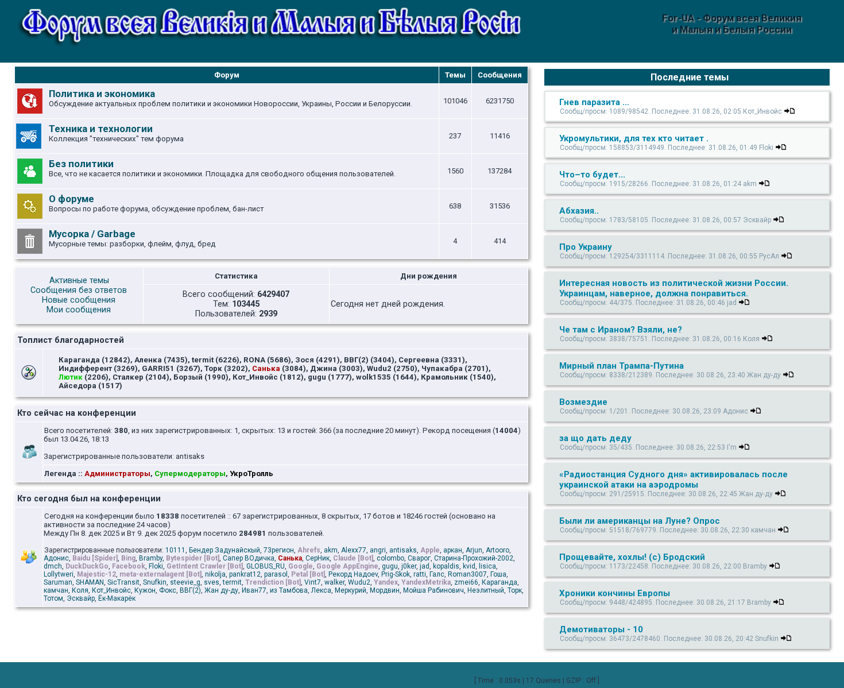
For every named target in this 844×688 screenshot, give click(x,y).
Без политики (81, 163)
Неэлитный (485, 590)
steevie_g (185, 582)
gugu (390, 566)
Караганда (499, 582)
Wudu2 (359, 582)
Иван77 (254, 590)
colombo (390, 558)
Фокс (167, 590)
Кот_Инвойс (111, 590)
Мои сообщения (79, 310)
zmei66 (466, 582)
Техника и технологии (101, 128)
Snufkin (155, 582)
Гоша (498, 574)
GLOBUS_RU (265, 566)
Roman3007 (467, 574)
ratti (419, 574)
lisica (487, 566)
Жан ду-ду (221, 590)
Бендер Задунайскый (224, 550)
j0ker (408, 566)
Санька (290, 558)
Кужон (145, 590)
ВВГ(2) (190, 590)
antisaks (403, 550)
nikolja (215, 574)
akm (331, 550)
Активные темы (79, 280)
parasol (276, 574)
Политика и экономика (102, 93)
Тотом (53, 598)
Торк (515, 590)
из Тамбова (289, 590)
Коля (80, 590)
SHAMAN (90, 582)
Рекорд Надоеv (353, 574)
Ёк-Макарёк (116, 598)
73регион (279, 550)
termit (232, 582)
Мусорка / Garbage (92, 233)
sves (211, 582)
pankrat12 (245, 574)
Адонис (56, 558)
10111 (175, 550)
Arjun (474, 550)
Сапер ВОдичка (248, 558)
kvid (469, 566)
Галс (436, 574)
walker (334, 582)
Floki (156, 566)
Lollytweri (58, 574)
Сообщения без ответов (78, 290)
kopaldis (446, 566)
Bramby (150, 558)
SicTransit (123, 582)
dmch (53, 566)
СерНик (317, 558)
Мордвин (385, 590)
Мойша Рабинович (433, 590)
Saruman (58, 582)
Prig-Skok (395, 574)
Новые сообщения (78, 300)
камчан (56, 590)
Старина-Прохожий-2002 (473, 558)
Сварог (419, 558)
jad (424, 566)
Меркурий (350, 590)
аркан (452, 550)
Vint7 (312, 582)
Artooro (497, 550)
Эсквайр (81, 598)
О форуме (71, 198)
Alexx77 (353, 550)
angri (378, 550)
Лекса (321, 590)
